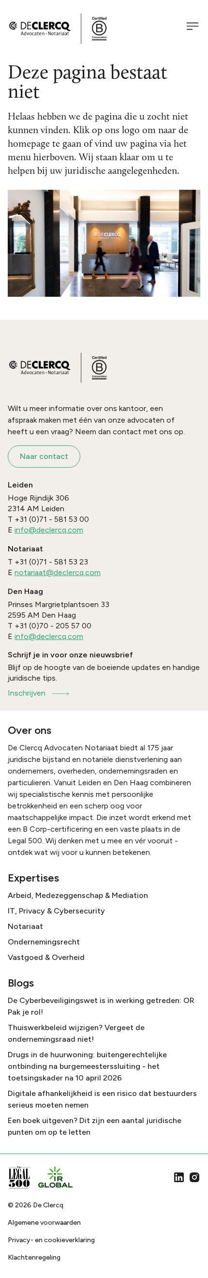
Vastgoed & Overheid (46, 957)
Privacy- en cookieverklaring (51, 1240)
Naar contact (44, 456)
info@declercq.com (49, 529)
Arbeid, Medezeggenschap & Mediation (78, 895)
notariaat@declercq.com (58, 572)
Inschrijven (26, 693)
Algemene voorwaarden (44, 1222)
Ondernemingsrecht (44, 941)
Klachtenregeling (34, 1257)
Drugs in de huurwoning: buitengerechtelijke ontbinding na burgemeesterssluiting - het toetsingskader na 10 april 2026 (87, 1066)
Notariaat (25, 926)
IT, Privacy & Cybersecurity (56, 910)
